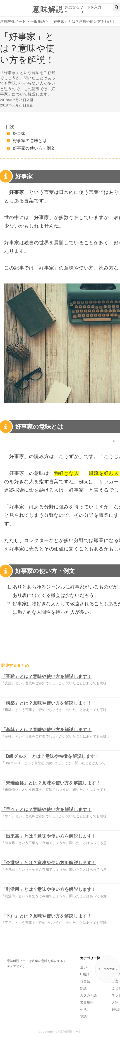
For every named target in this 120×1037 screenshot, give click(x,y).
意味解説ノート (60, 9)
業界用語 (86, 1003)
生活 (83, 1010)
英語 (83, 1017)
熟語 (83, 988)
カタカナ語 (88, 995)
